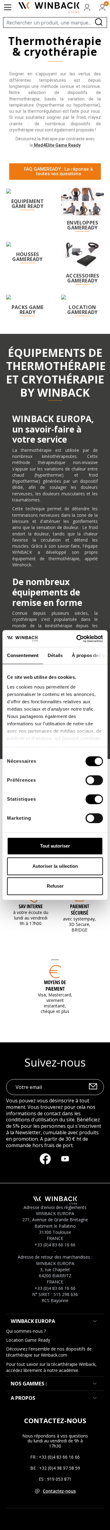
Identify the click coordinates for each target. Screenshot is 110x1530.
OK (93, 1087)
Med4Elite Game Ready (57, 145)
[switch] (94, 780)
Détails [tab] (55, 655)
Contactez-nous (59, 1491)
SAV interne (31, 906)
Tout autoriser (55, 845)
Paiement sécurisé (79, 909)
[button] (55, 171)
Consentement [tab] (22, 655)
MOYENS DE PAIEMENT (55, 985)
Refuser (55, 886)
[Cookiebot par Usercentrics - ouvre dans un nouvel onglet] (77, 639)
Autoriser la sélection (55, 866)
